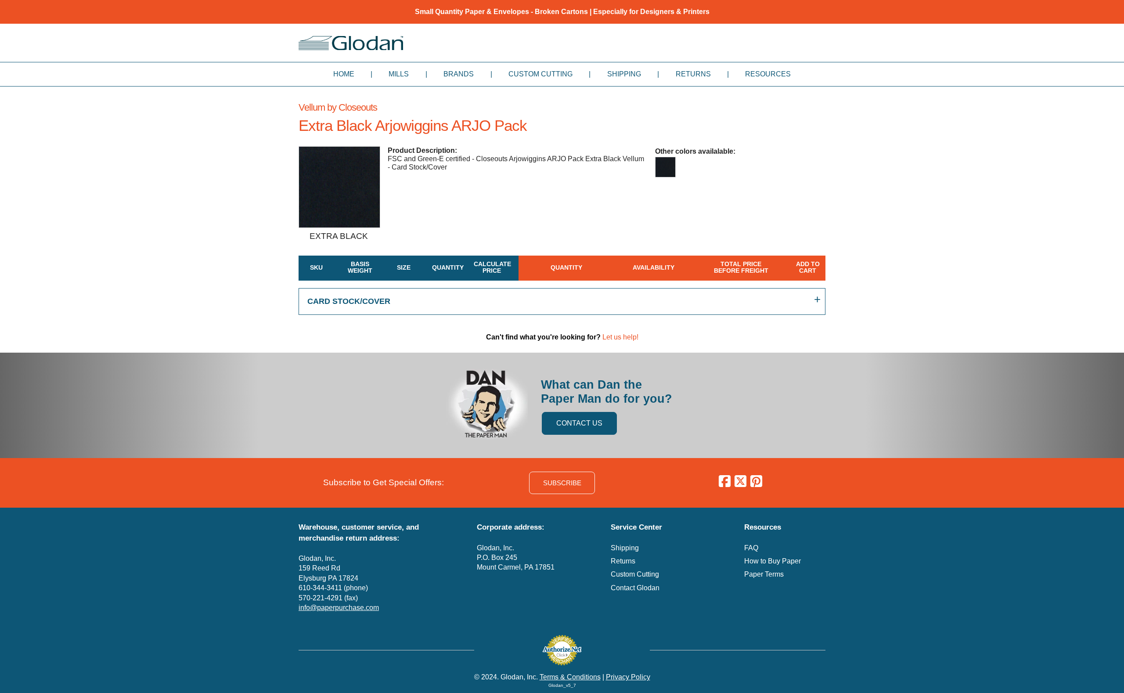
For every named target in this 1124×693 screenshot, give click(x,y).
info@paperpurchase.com (339, 607)
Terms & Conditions (570, 677)
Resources (768, 74)
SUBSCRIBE (562, 483)
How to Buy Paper (772, 561)
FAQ (751, 548)
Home (343, 74)
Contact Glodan (635, 588)
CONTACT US (579, 423)
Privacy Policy (628, 677)
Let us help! (620, 337)
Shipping (624, 74)
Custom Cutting (540, 74)
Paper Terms (764, 574)
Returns (693, 74)
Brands (458, 74)
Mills (399, 74)
